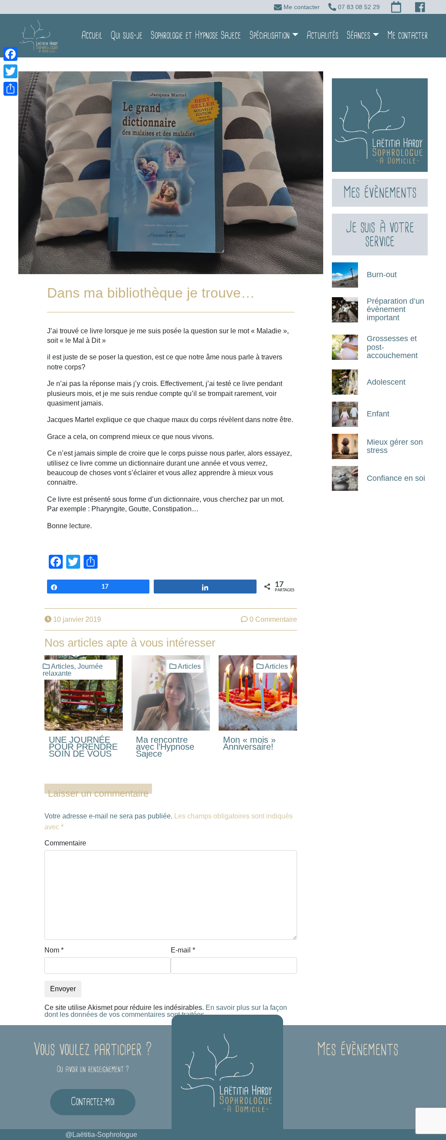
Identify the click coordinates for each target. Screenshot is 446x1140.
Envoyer (63, 988)
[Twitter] (10, 71)
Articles (62, 666)
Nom (54, 950)
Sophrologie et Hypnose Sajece (196, 35)
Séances (358, 35)
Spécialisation (270, 35)
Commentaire (65, 843)
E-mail (183, 950)
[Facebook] (10, 54)
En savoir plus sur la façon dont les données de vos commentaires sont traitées (165, 1011)
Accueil (91, 35)
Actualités (322, 35)
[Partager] (10, 88)
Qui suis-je (126, 35)
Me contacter (407, 35)
